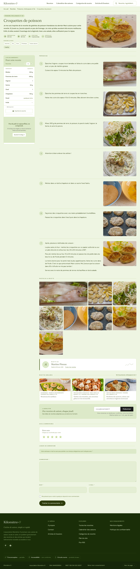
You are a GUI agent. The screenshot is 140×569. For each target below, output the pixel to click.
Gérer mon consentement (96, 565)
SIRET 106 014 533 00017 (73, 565)
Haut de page (128, 565)
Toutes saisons (34, 43)
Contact (51, 530)
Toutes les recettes (86, 525)
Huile (7, 102)
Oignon (8, 81)
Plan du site (83, 538)
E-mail (92, 485)
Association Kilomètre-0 (37, 565)
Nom (41, 485)
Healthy (7, 47)
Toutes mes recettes (70, 367)
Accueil (6, 9)
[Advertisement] (19, 130)
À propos (51, 525)
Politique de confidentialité (120, 530)
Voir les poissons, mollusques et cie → (126, 375)
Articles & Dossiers (102, 3)
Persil (7, 98)
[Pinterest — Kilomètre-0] (6, 546)
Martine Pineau (59, 364)
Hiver (17, 43)
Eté (13, 43)
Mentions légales (116, 525)
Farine (8, 85)
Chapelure (9, 94)
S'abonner (127, 409)
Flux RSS (82, 542)
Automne (7, 43)
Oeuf (7, 89)
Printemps (24, 43)
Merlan (8, 72)
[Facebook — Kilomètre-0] (10, 546)
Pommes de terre (11, 76)
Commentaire (44, 459)
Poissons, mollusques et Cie (26, 9)
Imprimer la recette (20, 111)
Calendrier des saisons (64, 3)
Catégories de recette (84, 3)
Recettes (50, 3)
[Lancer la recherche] (116, 3)
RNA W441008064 (55, 565)
